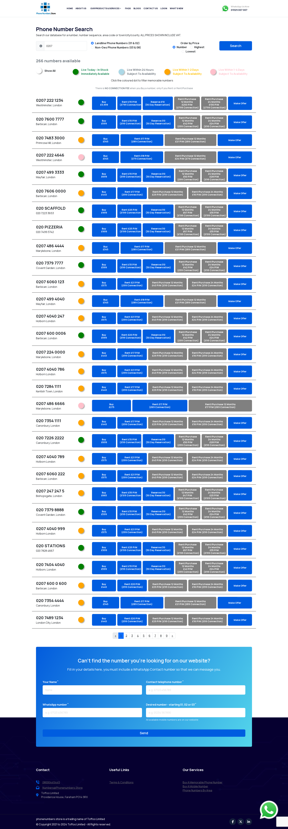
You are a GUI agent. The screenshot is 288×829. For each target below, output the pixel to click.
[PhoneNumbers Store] (46, 8)
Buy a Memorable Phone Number (202, 782)
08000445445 (51, 782)
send (144, 733)
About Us (81, 8)
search (235, 45)
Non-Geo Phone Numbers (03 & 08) (118, 47)
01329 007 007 (239, 9)
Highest (199, 47)
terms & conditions (121, 782)
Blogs (137, 8)
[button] (41, 46)
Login (163, 8)
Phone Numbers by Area (197, 790)
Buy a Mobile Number (195, 786)
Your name (50, 682)
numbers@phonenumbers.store (62, 788)
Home (70, 8)
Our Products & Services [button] (105, 8)
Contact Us (151, 8)
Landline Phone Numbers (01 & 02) (117, 43)
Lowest (191, 51)
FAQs (128, 8)
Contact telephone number (165, 682)
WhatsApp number (55, 704)
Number (182, 47)
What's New (176, 8)
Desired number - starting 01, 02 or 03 (171, 704)
